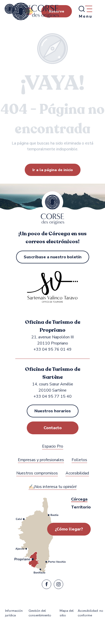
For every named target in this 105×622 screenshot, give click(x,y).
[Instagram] (58, 585)
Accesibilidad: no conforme (90, 613)
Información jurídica (14, 613)
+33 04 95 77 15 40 (52, 396)
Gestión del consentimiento (40, 613)
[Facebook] (46, 585)
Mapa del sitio (67, 613)
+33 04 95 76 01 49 (52, 349)
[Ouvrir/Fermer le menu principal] (85, 11)
